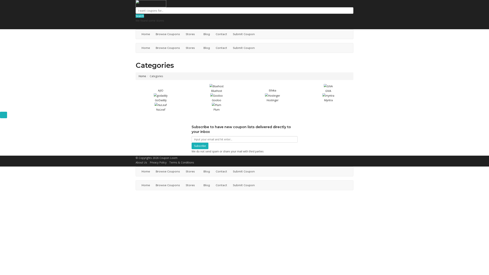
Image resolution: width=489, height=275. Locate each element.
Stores (191, 34)
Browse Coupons (168, 34)
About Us (141, 162)
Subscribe (200, 146)
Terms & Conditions (181, 162)
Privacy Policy (158, 162)
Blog (206, 34)
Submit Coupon (244, 34)
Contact (221, 34)
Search (140, 16)
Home (146, 34)
